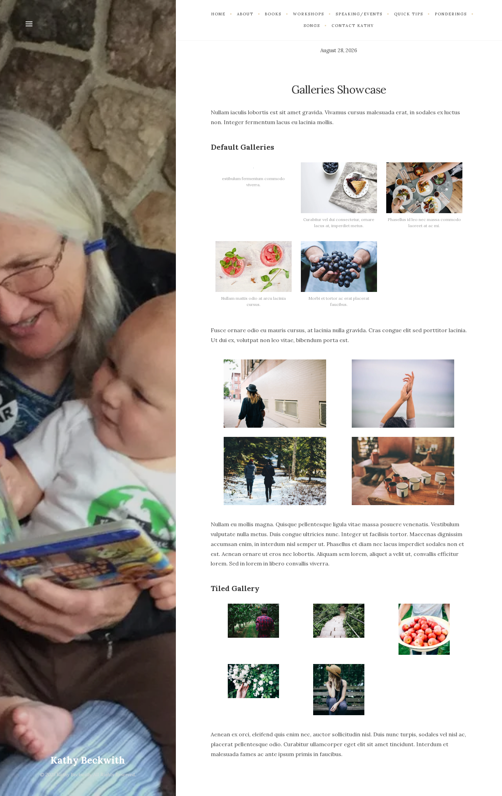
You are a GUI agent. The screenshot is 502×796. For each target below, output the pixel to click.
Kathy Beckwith (88, 760)
